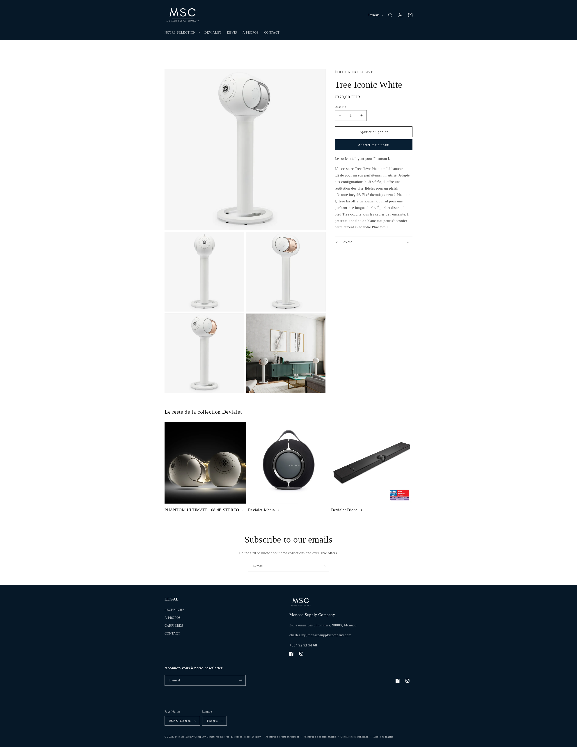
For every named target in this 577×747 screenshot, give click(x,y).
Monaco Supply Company (190, 736)
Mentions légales (383, 736)
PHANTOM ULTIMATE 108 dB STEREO (202, 510)
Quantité (340, 106)
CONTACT (172, 633)
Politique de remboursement (282, 736)
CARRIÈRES (174, 625)
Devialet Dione (344, 510)
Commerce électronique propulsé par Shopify (234, 736)
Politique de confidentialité (320, 736)
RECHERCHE (174, 610)
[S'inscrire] (324, 566)
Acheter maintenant (373, 145)
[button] (182, 32)
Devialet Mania (261, 510)
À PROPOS (173, 617)
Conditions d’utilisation (355, 736)
